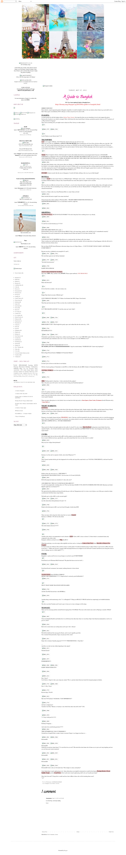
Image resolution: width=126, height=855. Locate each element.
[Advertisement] (27, 440)
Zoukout (15, 374)
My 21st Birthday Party (30, 376)
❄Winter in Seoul (19, 410)
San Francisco (18, 336)
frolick (25, 370)
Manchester (17, 321)
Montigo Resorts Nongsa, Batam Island (23, 400)
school (36, 370)
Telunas (16, 345)
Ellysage (26, 374)
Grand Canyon (18, 298)
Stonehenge (17, 341)
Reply (47, 803)
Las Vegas (17, 311)
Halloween (31, 371)
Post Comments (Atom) (53, 834)
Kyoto (16, 309)
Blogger (65, 850)
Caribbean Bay (18, 285)
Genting (17, 296)
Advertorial (23, 365)
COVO (36, 371)
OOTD (36, 365)
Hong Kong (17, 300)
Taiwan (16, 343)
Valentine (25, 373)
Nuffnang (16, 368)
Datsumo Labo (21, 374)
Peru (16, 328)
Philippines (17, 330)
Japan (16, 304)
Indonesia (17, 302)
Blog (21, 368)
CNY (21, 370)
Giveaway (16, 371)
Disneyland (17, 290)
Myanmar (17, 322)
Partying (16, 367)
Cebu (16, 287)
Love (15, 365)
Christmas (26, 371)
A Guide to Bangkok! (20, 390)
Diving (16, 294)
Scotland (17, 337)
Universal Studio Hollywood (21, 353)
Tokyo (16, 349)
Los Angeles (18, 315)
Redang (16, 334)
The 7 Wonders (18, 347)
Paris (16, 326)
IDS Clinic (35, 373)
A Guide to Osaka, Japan (20, 407)
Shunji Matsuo (30, 370)
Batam (16, 279)
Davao (16, 289)
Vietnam (17, 356)
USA (16, 351)
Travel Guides (52, 783)
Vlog (24, 368)
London (16, 313)
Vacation (57, 783)
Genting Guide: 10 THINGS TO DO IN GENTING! (24, 397)
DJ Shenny (24, 376)
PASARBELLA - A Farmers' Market (23, 413)
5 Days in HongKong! (20, 416)
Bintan (16, 281)
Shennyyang (48, 782)
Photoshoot (22, 367)
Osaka (16, 324)
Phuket (16, 332)
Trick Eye (30, 374)
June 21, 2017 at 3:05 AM (58, 798)
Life (27, 368)
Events (20, 373)
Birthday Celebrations (32, 367)
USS (34, 374)
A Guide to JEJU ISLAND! (21, 393)
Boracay (17, 283)
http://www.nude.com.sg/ (25, 166)
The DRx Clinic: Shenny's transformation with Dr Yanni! (26, 404)
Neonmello (31, 368)
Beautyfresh (30, 373)
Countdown (16, 373)
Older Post (111, 831)
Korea (16, 307)
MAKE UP (21, 371)
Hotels (17, 376)
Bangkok (47, 783)
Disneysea (17, 292)
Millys (20, 376)
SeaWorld (17, 339)
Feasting (30, 365)
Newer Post (44, 831)
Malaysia (17, 319)
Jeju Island (17, 306)
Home (78, 831)
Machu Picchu (18, 317)
